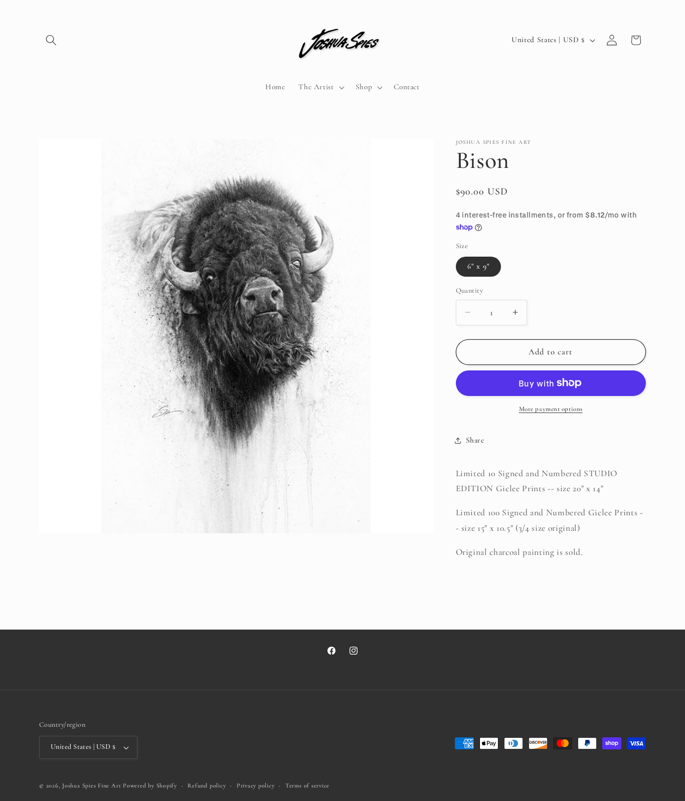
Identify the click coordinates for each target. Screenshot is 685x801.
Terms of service (307, 785)
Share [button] (475, 440)
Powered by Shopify (150, 785)
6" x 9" (478, 266)
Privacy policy (256, 785)
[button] (51, 40)
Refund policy (207, 785)
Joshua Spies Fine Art (91, 785)
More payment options (551, 409)
